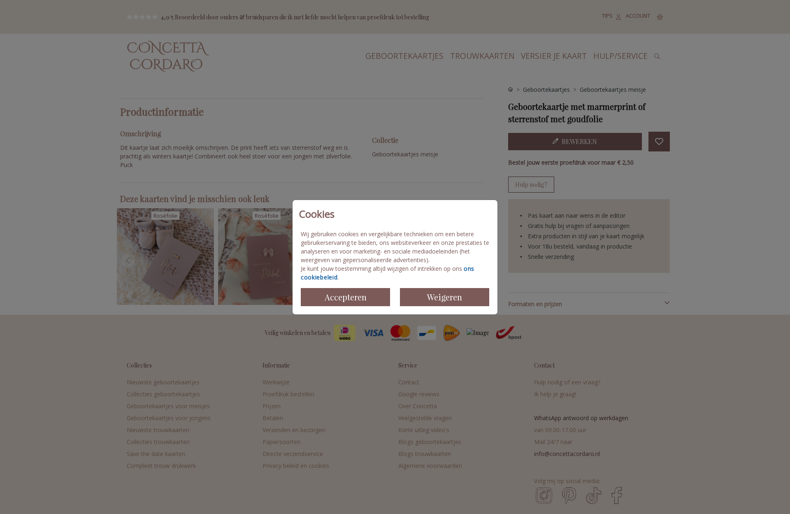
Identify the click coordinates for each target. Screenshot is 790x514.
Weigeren (444, 296)
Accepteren (346, 296)
